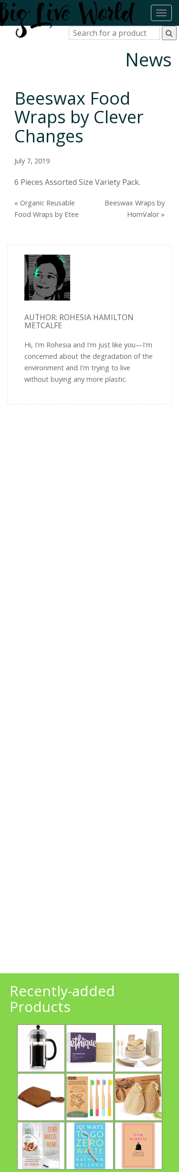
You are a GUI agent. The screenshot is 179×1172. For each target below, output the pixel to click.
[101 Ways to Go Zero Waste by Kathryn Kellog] (89, 1146)
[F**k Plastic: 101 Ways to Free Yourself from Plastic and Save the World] (138, 1146)
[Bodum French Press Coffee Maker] (41, 1048)
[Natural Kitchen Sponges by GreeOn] (138, 1097)
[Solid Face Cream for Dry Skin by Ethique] (89, 1048)
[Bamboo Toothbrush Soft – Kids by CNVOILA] (89, 1097)
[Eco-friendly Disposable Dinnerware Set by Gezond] (138, 1048)
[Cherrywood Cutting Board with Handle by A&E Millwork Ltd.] (41, 1097)
